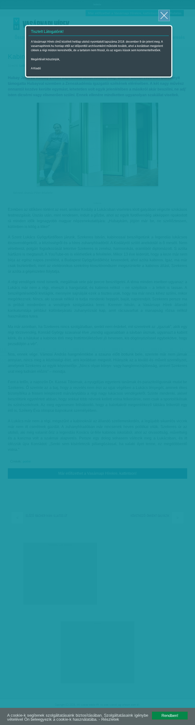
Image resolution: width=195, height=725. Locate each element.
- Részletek (109, 719)
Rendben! (169, 715)
